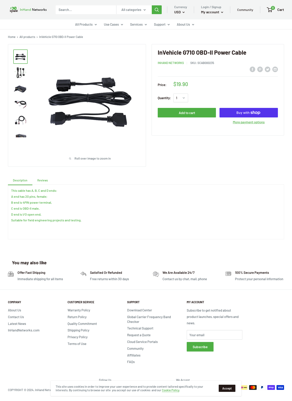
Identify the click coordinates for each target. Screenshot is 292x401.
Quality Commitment (82, 323)
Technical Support (140, 328)
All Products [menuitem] (84, 24)
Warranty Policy (79, 310)
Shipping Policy (78, 330)
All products (27, 37)
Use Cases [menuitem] (111, 24)
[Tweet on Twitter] (267, 69)
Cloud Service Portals (142, 342)
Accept (227, 388)
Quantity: (164, 98)
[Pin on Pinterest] (260, 69)
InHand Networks (171, 63)
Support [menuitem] (159, 24)
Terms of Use (77, 344)
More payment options (249, 122)
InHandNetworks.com (24, 330)
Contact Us (16, 317)
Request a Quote (139, 335)
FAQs (131, 362)
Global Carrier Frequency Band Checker (149, 319)
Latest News (17, 323)
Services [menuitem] (136, 24)
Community (245, 10)
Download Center (139, 310)
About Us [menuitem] (183, 24)
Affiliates (133, 355)
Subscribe (200, 347)
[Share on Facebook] (252, 69)
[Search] (157, 9)
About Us (14, 310)
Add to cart (187, 113)
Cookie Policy (170, 390)
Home (11, 37)
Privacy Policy (78, 337)
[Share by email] (275, 69)
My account (210, 12)
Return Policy (77, 317)
